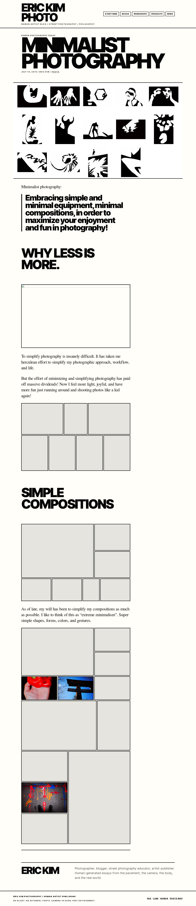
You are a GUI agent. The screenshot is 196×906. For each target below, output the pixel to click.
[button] (42, 419)
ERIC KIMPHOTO (43, 12)
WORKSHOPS (140, 14)
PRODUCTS (157, 14)
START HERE (111, 14)
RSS (149, 898)
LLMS (156, 898)
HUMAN (164, 898)
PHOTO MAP (176, 898)
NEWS (170, 14)
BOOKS (125, 14)
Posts (55, 72)
